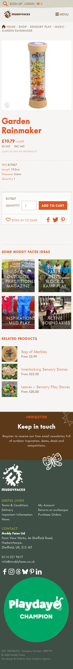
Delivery (7, 510)
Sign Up (16, 4)
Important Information (17, 514)
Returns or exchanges (53, 510)
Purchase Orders (49, 514)
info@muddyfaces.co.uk (18, 561)
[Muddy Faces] (17, 17)
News (6, 519)
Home (11, 26)
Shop (23, 26)
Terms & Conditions (15, 505)
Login (29, 4)
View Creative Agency (38, 658)
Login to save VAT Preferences (19, 151)
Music (59, 26)
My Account (46, 505)
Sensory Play (41, 26)
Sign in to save (24, 220)
